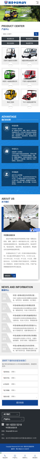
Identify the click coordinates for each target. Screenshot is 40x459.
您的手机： (7, 378)
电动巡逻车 (29, 39)
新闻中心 (25, 457)
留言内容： (7, 396)
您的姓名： (7, 372)
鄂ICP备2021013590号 (22, 449)
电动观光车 (10, 39)
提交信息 (20, 403)
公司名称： (6, 384)
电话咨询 (5, 457)
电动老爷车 (29, 43)
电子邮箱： (7, 390)
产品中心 (15, 457)
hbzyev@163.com (12, 431)
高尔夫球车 (10, 43)
